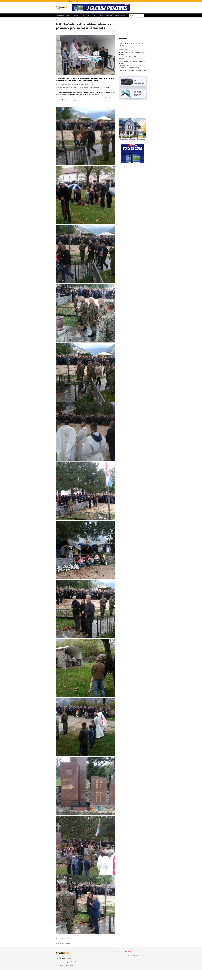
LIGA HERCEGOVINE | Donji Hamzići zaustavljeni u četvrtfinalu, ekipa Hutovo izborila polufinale (130, 66)
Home (57, 19)
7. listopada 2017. (60, 32)
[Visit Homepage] (61, 7)
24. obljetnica (63, 938)
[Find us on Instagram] (71, 1)
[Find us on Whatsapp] (77, 1)
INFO (95, 15)
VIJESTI (76, 15)
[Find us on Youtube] (75, 1)
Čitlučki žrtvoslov (120, 15)
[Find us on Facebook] (69, 1)
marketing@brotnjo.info (69, 962)
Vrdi (69, 938)
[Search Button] (142, 15)
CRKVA (82, 15)
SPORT (89, 15)
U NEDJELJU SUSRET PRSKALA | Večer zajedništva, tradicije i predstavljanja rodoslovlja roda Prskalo (132, 71)
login (60, 943)
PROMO (102, 15)
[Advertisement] (132, 178)
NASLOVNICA (60, 15)
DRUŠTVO (62, 19)
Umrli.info (109, 15)
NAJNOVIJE (69, 15)
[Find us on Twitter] (73, 1)
